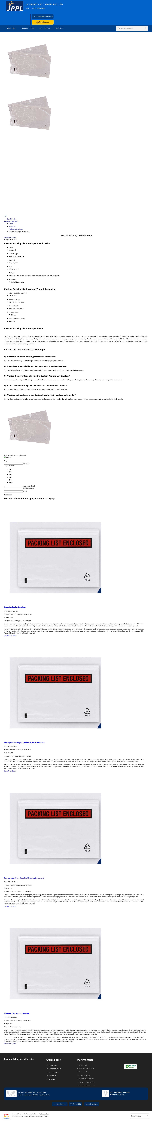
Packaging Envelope (16, 229)
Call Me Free (93, 1104)
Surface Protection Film (86, 1082)
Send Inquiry (44, 22)
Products (12, 226)
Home (11, 224)
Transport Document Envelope (16, 1013)
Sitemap (52, 1079)
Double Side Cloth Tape (86, 1079)
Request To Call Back (11, 221)
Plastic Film (83, 1065)
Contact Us (59, 28)
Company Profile (27, 28)
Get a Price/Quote (10, 238)
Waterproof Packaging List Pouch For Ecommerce (24, 742)
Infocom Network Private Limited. (38, 1116)
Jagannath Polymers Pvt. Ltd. (44, 6)
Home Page (11, 28)
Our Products (44, 28)
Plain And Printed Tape (86, 1068)
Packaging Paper (84, 1072)
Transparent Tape (84, 1075)
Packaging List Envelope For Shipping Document (24, 878)
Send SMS (77, 1104)
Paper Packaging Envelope (15, 607)
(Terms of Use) (44, 1114)
